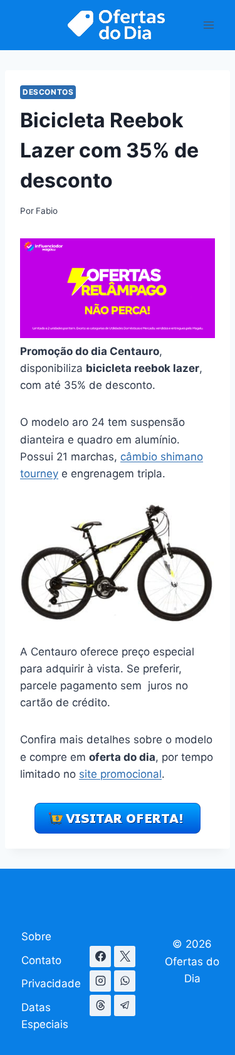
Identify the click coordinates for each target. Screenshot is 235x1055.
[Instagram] (100, 981)
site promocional (120, 774)
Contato (41, 960)
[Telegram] (124, 1005)
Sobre (36, 936)
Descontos (48, 92)
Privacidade (51, 983)
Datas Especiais (44, 1016)
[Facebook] (100, 956)
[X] (124, 956)
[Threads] (100, 1005)
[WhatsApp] (124, 981)
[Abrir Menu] (208, 24)
